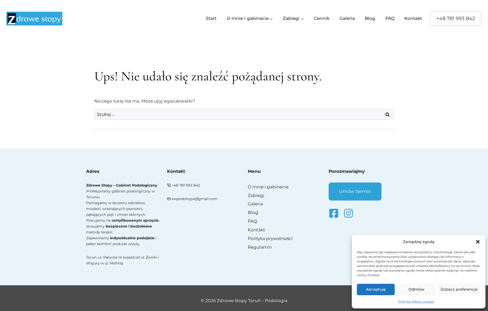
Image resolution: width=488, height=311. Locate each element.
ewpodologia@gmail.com (195, 198)
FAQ (389, 18)
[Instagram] (348, 213)
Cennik (321, 18)
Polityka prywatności (270, 238)
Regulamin (260, 247)
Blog (370, 18)
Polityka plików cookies (416, 301)
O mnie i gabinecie (268, 186)
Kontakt (413, 18)
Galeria (347, 18)
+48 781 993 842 (455, 18)
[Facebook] (334, 213)
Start (211, 18)
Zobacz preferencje (459, 289)
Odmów (416, 289)
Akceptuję (376, 289)
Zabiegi (256, 195)
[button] (477, 241)
